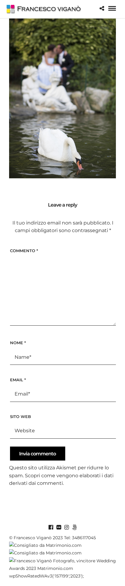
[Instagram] (66, 527)
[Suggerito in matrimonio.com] (45, 553)
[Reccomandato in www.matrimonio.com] (45, 545)
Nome (18, 342)
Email (18, 379)
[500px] (74, 527)
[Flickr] (58, 527)
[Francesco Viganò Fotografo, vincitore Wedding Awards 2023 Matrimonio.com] (62, 568)
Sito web (20, 416)
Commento (24, 250)
